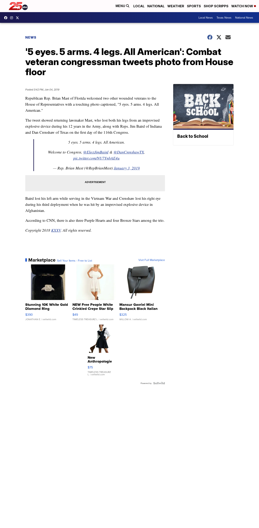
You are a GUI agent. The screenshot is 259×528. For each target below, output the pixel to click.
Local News (205, 18)
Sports (194, 6)
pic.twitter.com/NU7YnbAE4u (96, 158)
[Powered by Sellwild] (159, 383)
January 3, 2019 (127, 167)
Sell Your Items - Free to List (74, 260)
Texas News (224, 18)
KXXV (56, 230)
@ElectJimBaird (95, 152)
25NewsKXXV (6, 17)
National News (244, 18)
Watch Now (242, 6)
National (156, 6)
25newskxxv (12, 17)
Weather (175, 6)
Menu (121, 6)
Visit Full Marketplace (151, 260)
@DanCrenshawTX (129, 152)
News (30, 37)
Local (138, 6)
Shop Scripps (216, 6)
